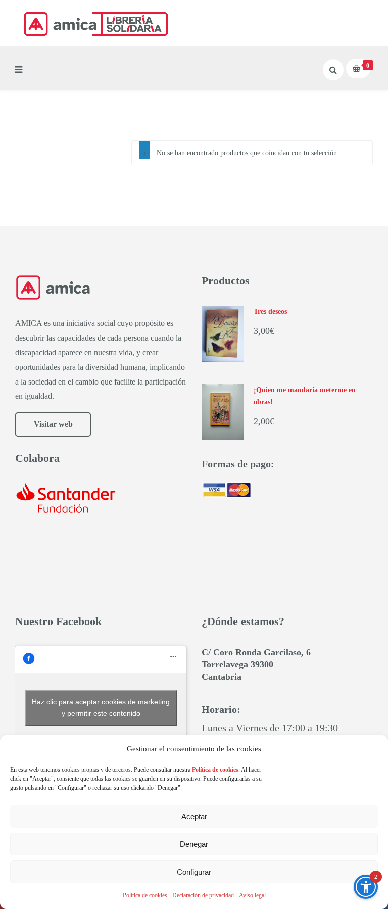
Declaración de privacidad (203, 895)
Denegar (194, 844)
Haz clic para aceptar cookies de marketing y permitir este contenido (101, 707)
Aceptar (194, 816)
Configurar (194, 872)
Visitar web (53, 424)
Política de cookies (145, 895)
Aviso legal (252, 895)
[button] (366, 887)
